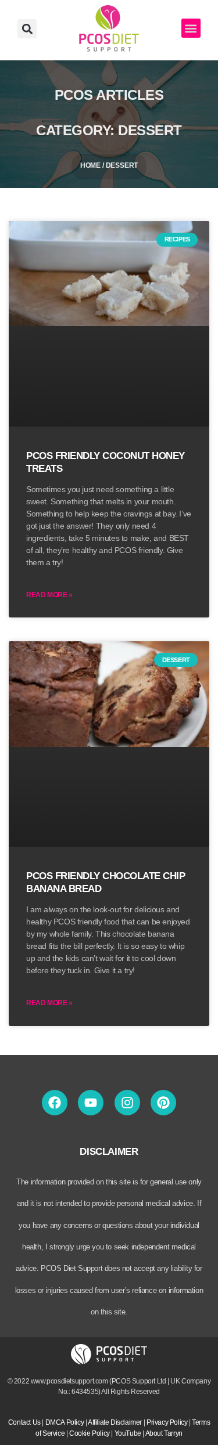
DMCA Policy (64, 1422)
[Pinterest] (163, 1102)
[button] (27, 28)
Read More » (49, 595)
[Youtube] (90, 1102)
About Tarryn (164, 1433)
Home (90, 165)
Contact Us (24, 1422)
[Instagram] (127, 1102)
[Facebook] (54, 1102)
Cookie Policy (89, 1433)
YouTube (128, 1433)
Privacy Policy (166, 1422)
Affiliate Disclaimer (115, 1422)
